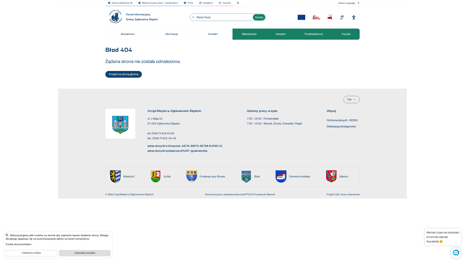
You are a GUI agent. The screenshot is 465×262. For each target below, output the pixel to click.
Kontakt (212, 34)
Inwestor (281, 34)
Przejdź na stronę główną (123, 74)
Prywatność (260, 194)
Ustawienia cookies (31, 253)
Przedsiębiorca (314, 34)
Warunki (271, 194)
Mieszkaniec (249, 34)
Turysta (345, 34)
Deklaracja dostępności (341, 126)
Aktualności (128, 34)
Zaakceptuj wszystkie (84, 253)
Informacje (171, 34)
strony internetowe (350, 194)
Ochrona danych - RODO (342, 120)
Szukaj (259, 17)
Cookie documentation (18, 244)
